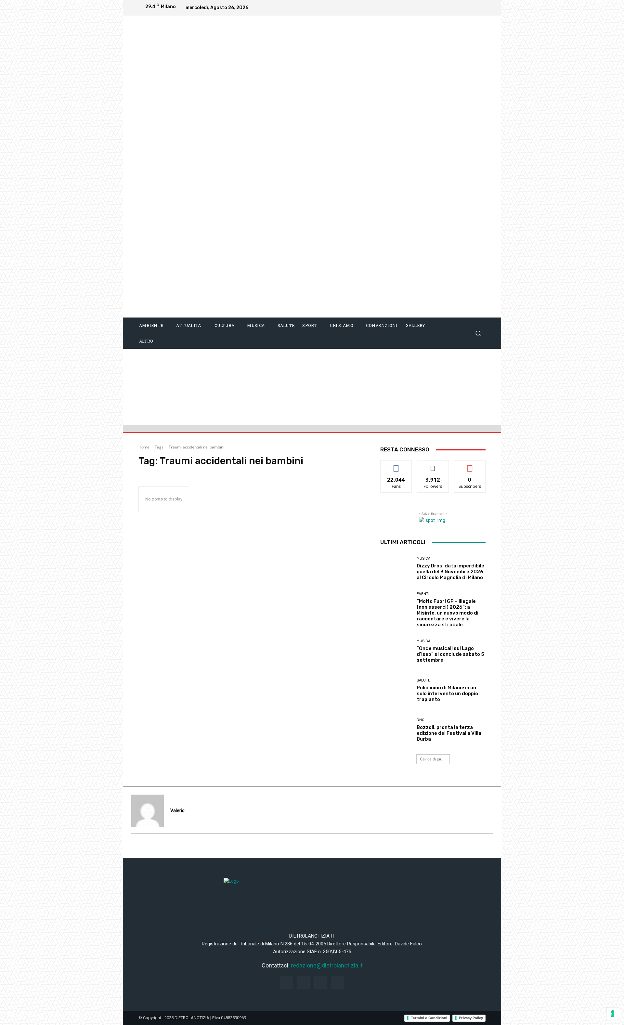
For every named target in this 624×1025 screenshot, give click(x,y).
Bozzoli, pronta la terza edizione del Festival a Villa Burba (449, 733)
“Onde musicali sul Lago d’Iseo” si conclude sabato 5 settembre (450, 654)
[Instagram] (453, 7)
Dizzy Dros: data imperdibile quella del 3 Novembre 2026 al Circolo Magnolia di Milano (450, 571)
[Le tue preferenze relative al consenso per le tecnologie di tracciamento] (612, 1013)
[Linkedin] (466, 7)
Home (144, 447)
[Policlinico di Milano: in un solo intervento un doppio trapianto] (396, 690)
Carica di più (431, 759)
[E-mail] (134, 846)
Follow (433, 465)
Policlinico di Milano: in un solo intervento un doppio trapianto (447, 693)
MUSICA (423, 558)
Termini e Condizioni (429, 1018)
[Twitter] (479, 7)
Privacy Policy (471, 1018)
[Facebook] (440, 7)
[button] (478, 333)
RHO (420, 720)
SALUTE (423, 680)
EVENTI (423, 594)
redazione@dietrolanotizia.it (327, 965)
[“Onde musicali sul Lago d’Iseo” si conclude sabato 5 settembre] (396, 651)
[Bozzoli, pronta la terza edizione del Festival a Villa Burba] (396, 730)
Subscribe (470, 465)
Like (396, 465)
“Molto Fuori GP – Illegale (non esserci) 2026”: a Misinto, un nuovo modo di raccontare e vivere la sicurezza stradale (447, 613)
